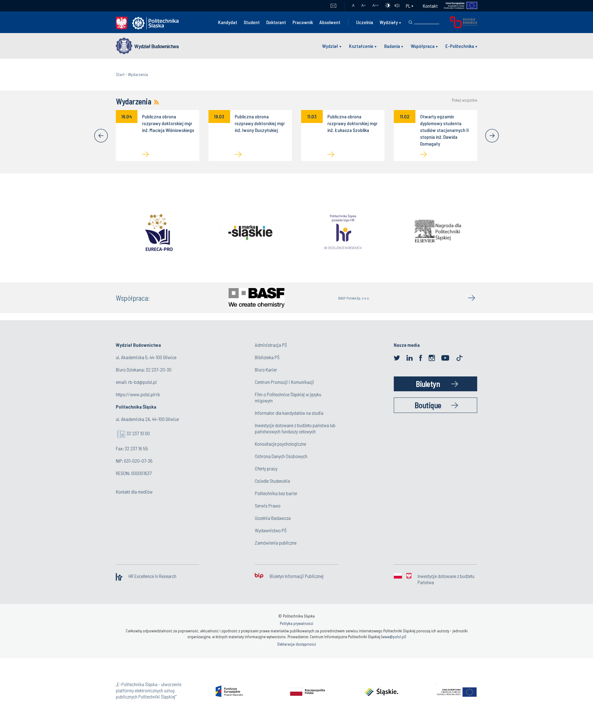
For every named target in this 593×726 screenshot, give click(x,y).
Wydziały (389, 22)
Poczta (333, 5)
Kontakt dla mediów (134, 492)
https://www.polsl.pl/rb (138, 394)
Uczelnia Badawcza (273, 518)
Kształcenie (361, 46)
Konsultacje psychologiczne (280, 444)
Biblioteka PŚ (267, 357)
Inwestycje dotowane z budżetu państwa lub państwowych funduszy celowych (295, 428)
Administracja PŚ (271, 345)
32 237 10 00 (138, 433)
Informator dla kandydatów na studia (289, 413)
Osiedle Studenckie (272, 481)
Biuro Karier (266, 369)
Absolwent (329, 22)
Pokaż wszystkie (464, 100)
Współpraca (423, 46)
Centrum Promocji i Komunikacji (284, 382)
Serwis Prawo (267, 505)
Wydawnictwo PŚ (271, 530)
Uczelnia (364, 22)
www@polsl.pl (393, 636)
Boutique (427, 405)
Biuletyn (428, 383)
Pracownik (302, 22)
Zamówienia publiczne (275, 543)
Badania (392, 46)
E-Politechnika (459, 46)
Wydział (330, 46)
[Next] (492, 135)
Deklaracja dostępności (296, 644)
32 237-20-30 (158, 369)
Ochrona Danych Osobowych (281, 456)
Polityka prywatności (296, 623)
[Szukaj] (410, 22)
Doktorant (276, 22)
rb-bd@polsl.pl (142, 382)
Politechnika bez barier (276, 493)
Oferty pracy (266, 468)
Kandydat (227, 22)
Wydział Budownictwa (156, 46)
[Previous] (101, 135)
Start (120, 74)
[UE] (457, 6)
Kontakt (430, 6)
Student (252, 22)
